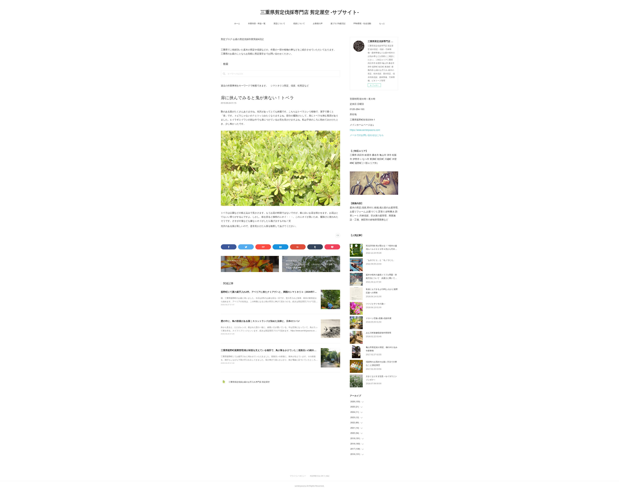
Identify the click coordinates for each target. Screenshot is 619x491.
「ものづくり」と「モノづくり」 (380, 260)
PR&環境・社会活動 (362, 23)
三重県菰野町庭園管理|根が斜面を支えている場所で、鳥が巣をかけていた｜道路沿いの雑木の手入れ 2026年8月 (278, 350)
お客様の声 (318, 23)
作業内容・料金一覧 (256, 23)
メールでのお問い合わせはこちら (367, 135)
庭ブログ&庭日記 (338, 23)
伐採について (299, 23)
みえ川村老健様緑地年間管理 (378, 332)
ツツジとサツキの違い (375, 303)
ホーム (237, 23)
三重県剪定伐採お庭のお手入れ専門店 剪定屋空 (250, 381)
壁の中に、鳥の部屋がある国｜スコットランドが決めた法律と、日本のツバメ (260, 320)
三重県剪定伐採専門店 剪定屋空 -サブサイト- (309, 12)
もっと (382, 23)
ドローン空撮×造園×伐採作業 (378, 318)
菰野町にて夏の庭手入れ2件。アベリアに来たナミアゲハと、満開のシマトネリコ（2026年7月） (270, 291)
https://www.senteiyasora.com (365, 129)
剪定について (279, 23)
